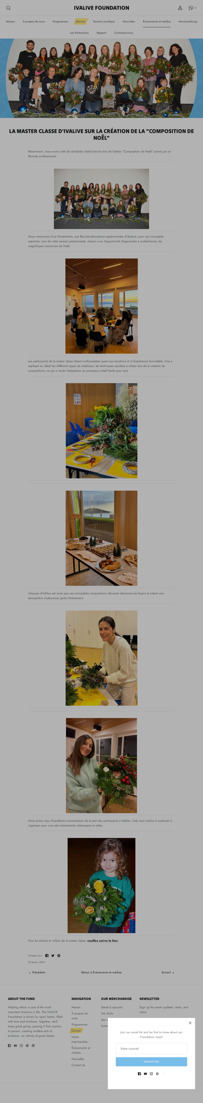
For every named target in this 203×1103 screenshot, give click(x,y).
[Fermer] (190, 1023)
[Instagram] (151, 1073)
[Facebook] (139, 1073)
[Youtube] (145, 1073)
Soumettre (151, 1062)
